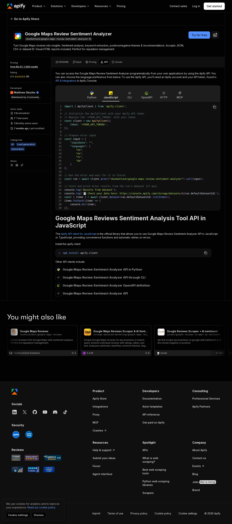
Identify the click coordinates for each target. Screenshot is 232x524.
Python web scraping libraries (155, 483)
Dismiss (39, 515)
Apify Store (100, 398)
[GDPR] (16, 434)
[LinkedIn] (14, 412)
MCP (95, 422)
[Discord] (55, 412)
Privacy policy (138, 513)
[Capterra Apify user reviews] (52, 458)
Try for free (199, 35)
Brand (196, 490)
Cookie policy (163, 513)
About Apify (199, 450)
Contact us (199, 458)
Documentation (152, 398)
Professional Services (206, 398)
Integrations (100, 406)
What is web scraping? (150, 460)
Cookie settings (188, 513)
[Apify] (16, 6)
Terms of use (115, 513)
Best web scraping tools (154, 471)
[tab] (62, 62)
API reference (151, 414)
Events (196, 466)
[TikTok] (65, 412)
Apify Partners (201, 406)
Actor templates (152, 406)
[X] (25, 412)
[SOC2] (29, 434)
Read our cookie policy (41, 507)
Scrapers (148, 492)
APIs (145, 450)
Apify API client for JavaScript (78, 233)
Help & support (102, 450)
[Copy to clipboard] (214, 107)
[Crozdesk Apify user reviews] (49, 469)
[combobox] (215, 35)
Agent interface (102, 474)
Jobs (203, 482)
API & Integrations (65, 80)
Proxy (96, 414)
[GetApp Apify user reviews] (16, 458)
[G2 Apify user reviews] (17, 469)
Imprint (96, 513)
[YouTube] (45, 412)
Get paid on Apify (153, 422)
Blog (195, 474)
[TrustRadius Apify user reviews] (33, 469)
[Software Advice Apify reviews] (32, 458)
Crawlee (98, 430)
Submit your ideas (104, 458)
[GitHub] (35, 412)
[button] (107, 391)
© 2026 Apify (212, 513)
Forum (96, 466)
